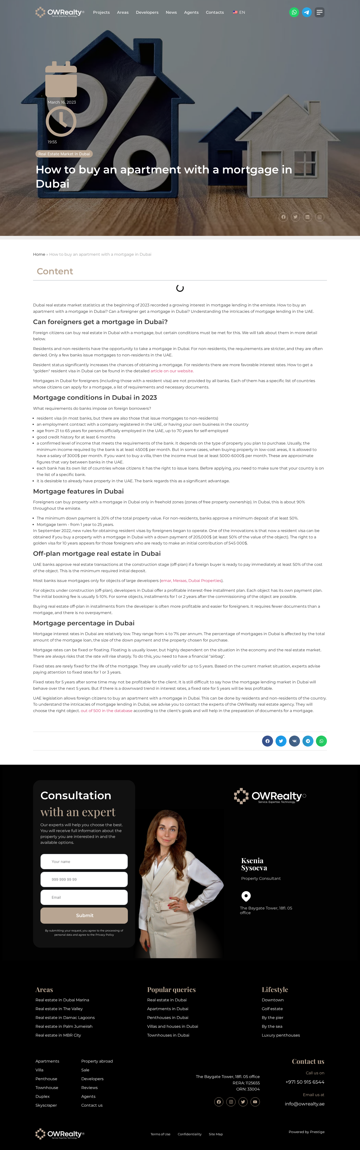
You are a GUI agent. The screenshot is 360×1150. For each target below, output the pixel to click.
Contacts (215, 12)
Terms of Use (160, 1134)
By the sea (272, 1026)
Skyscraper (46, 1105)
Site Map (216, 1134)
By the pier (272, 1017)
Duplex (43, 1096)
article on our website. (172, 371)
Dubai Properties (204, 580)
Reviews (89, 1087)
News (171, 12)
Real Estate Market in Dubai (64, 153)
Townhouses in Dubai (168, 1035)
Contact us (92, 1105)
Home (39, 254)
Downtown (273, 1000)
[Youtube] (255, 1101)
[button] (267, 741)
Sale (85, 1070)
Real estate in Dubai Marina (62, 1000)
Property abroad (97, 1061)
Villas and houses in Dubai (172, 1026)
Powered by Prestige (306, 1132)
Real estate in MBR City (58, 1035)
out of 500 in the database (106, 710)
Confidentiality (190, 1134)
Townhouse (47, 1087)
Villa (39, 1070)
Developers (147, 12)
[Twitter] (243, 1101)
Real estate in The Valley (59, 1008)
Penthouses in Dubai (167, 1017)
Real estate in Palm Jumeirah (64, 1026)
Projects (101, 12)
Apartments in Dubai (167, 1008)
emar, (166, 580)
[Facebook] (218, 1101)
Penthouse (46, 1079)
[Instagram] (230, 1101)
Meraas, (180, 580)
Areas (123, 12)
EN (241, 12)
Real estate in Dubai (167, 1000)
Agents (191, 12)
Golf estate (272, 1008)
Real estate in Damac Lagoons (65, 1017)
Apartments (47, 1061)
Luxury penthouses (281, 1035)
